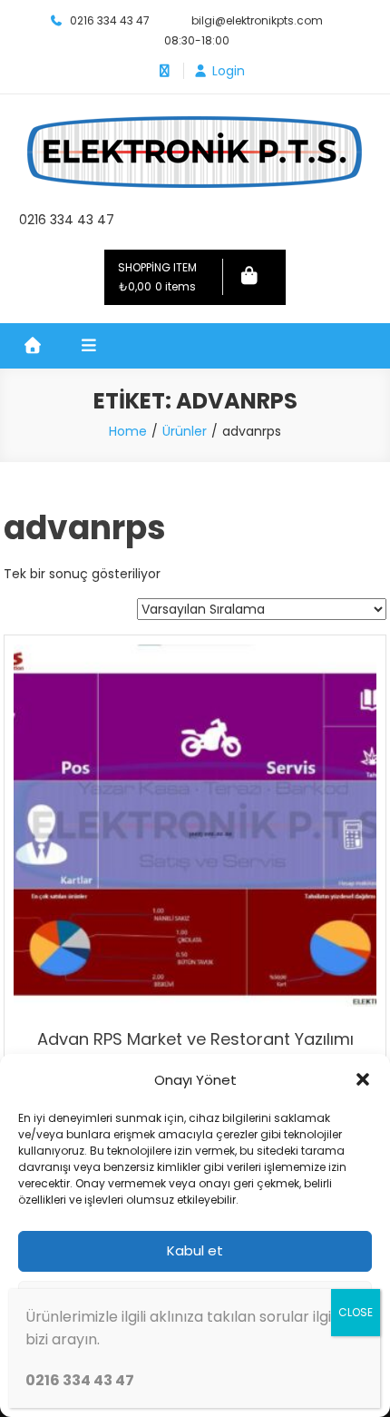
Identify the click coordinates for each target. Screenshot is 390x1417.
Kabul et (195, 1250)
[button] (363, 1079)
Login (228, 71)
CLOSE (355, 1312)
